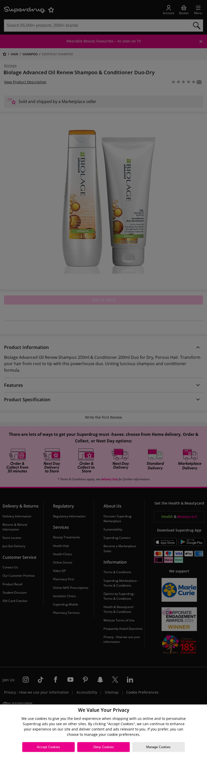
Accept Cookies (48, 747)
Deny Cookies (103, 747)
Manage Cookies (158, 747)
